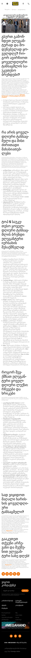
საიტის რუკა (18, 619)
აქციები (4, 605)
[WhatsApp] (18, 574)
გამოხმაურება (5, 619)
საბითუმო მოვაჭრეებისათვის (21, 601)
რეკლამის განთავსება (7, 617)
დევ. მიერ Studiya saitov (12, 651)
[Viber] (14, 574)
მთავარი (7, 9)
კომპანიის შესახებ (7, 600)
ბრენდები (5, 608)
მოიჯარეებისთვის (6, 612)
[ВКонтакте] (3, 574)
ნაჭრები (4, 615)
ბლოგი (14, 9)
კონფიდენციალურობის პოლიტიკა (15, 648)
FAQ (16, 612)
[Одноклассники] (7, 574)
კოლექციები (19, 605)
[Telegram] (11, 574)
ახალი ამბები (19, 615)
